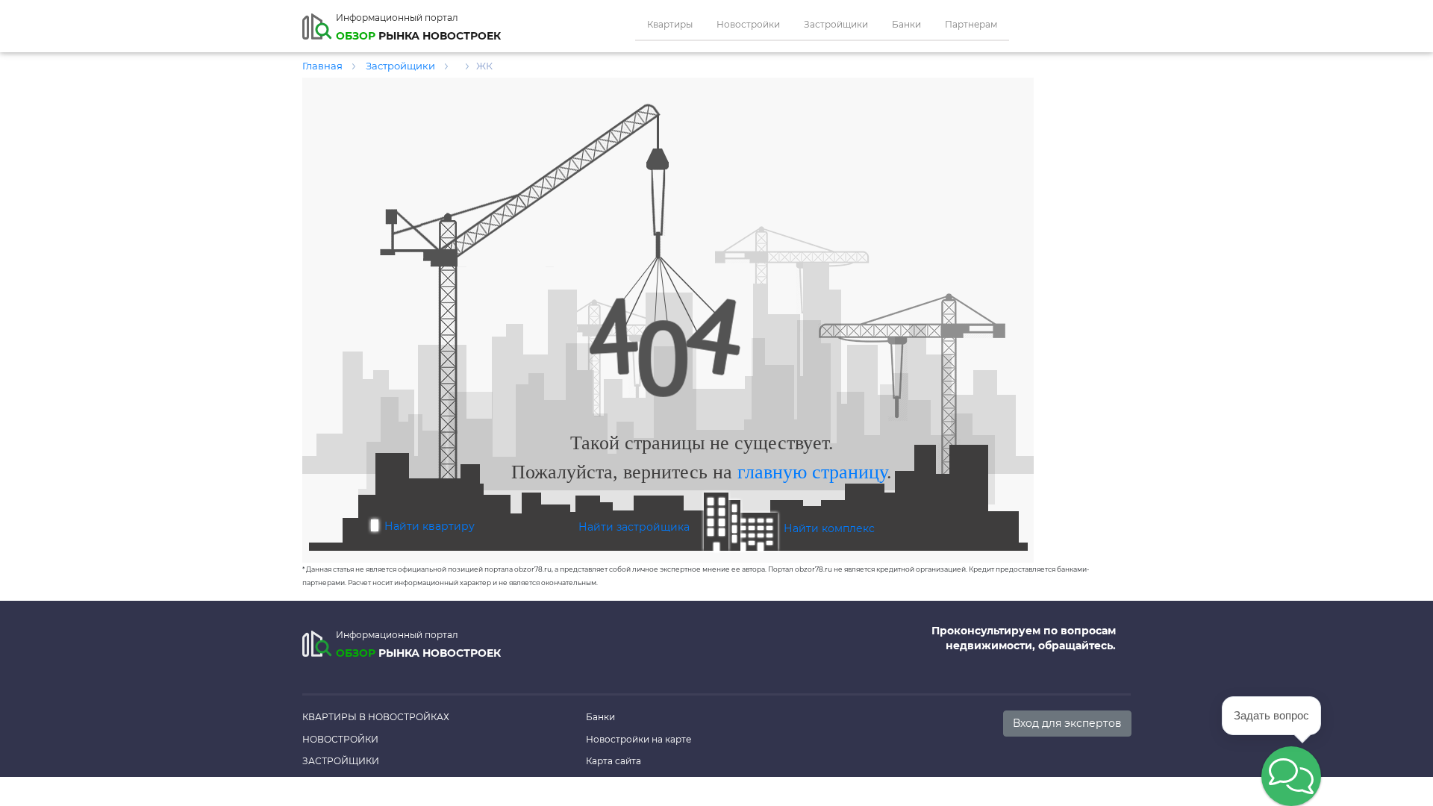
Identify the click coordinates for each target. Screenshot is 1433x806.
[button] (1291, 776)
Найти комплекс (829, 528)
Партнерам (971, 24)
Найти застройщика (634, 527)
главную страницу (812, 472)
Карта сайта (613, 760)
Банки (906, 24)
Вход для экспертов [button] (1067, 723)
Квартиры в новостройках (375, 716)
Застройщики (836, 24)
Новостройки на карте (638, 739)
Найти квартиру (429, 526)
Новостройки (748, 24)
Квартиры (670, 24)
